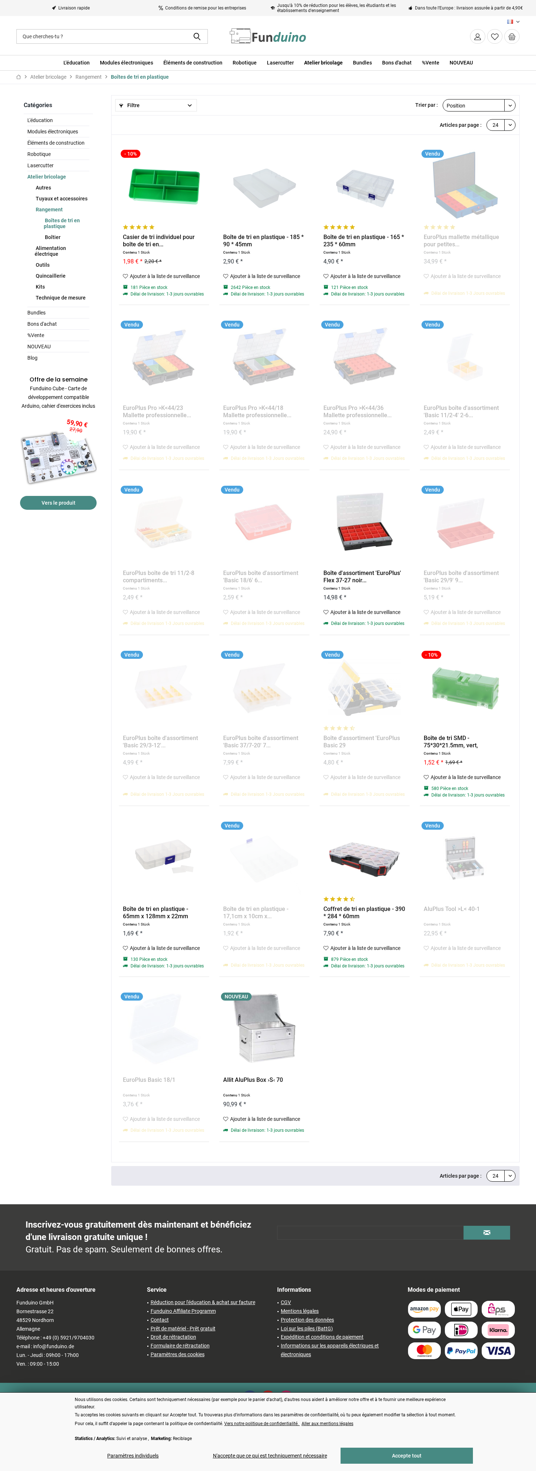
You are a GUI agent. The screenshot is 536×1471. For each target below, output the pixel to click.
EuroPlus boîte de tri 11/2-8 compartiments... (158, 577)
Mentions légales (300, 1311)
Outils (42, 265)
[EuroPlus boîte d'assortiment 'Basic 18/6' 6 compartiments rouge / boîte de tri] (264, 522)
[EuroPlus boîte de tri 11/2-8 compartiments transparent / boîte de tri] (164, 522)
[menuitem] (512, 36)
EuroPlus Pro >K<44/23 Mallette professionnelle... (157, 411)
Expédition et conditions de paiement (322, 1337)
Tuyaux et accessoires (61, 199)
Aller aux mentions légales (327, 1423)
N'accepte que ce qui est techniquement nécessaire (270, 1456)
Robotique (39, 154)
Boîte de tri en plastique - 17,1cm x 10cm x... (255, 912)
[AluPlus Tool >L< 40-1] (465, 858)
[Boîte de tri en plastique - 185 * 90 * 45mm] (264, 186)
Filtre (133, 105)
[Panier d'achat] (512, 36)
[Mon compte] (477, 36)
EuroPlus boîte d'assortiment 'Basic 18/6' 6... (260, 577)
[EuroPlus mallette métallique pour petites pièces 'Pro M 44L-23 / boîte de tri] (465, 186)
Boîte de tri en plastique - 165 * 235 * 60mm (363, 241)
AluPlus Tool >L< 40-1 (452, 908)
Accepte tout (407, 1456)
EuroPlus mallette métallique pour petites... (461, 241)
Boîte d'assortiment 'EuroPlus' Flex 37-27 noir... (362, 577)
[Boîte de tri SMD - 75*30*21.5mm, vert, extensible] (465, 687)
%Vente (35, 335)
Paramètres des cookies (178, 1354)
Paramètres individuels (133, 1456)
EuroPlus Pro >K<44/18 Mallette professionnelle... (257, 411)
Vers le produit (58, 503)
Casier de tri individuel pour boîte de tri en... (159, 241)
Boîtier (52, 237)
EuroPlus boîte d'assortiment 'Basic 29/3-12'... (160, 742)
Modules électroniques (52, 131)
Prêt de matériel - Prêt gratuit (183, 1328)
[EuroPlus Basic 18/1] (164, 1029)
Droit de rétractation (173, 1337)
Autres (43, 188)
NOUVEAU (39, 346)
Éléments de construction (56, 143)
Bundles (36, 313)
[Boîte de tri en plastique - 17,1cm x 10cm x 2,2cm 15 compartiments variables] (264, 858)
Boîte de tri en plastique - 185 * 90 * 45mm (263, 241)
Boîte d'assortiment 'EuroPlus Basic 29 (361, 742)
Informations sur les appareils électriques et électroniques (330, 1350)
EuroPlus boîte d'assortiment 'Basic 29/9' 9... (461, 577)
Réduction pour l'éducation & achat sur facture (203, 1302)
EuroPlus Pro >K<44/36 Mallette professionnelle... (357, 411)
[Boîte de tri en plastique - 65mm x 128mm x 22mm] (164, 858)
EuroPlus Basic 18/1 (149, 1079)
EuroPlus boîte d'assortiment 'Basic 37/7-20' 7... (260, 742)
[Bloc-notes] (494, 36)
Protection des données (307, 1320)
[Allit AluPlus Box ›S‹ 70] (264, 1029)
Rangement (49, 209)
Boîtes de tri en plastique (62, 223)
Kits (40, 287)
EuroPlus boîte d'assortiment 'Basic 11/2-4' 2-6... (461, 411)
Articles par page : (461, 125)
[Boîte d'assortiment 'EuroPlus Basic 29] (364, 687)
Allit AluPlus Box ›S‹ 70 (253, 1079)
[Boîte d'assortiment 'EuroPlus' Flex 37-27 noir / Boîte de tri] (364, 522)
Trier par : (426, 105)
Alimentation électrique (50, 251)
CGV (286, 1302)
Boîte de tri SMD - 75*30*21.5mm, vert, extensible (451, 742)
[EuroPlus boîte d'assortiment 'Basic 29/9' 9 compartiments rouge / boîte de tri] (465, 522)
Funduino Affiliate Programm (183, 1311)
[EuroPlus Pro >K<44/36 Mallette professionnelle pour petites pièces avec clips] (364, 357)
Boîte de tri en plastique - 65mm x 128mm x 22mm (155, 912)
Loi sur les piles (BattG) (307, 1328)
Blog (32, 358)
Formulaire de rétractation (180, 1346)
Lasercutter (40, 165)
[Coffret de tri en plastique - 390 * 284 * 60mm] (364, 858)
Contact (160, 1320)
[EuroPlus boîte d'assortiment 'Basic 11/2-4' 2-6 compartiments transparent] (465, 357)
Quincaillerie (50, 276)
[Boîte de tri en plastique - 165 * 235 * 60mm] (364, 186)
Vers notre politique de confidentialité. (262, 1423)
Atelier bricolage (46, 177)
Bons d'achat (42, 324)
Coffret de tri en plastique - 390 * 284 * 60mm (364, 912)
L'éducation (40, 120)
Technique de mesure (60, 298)
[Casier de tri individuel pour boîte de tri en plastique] (164, 186)
